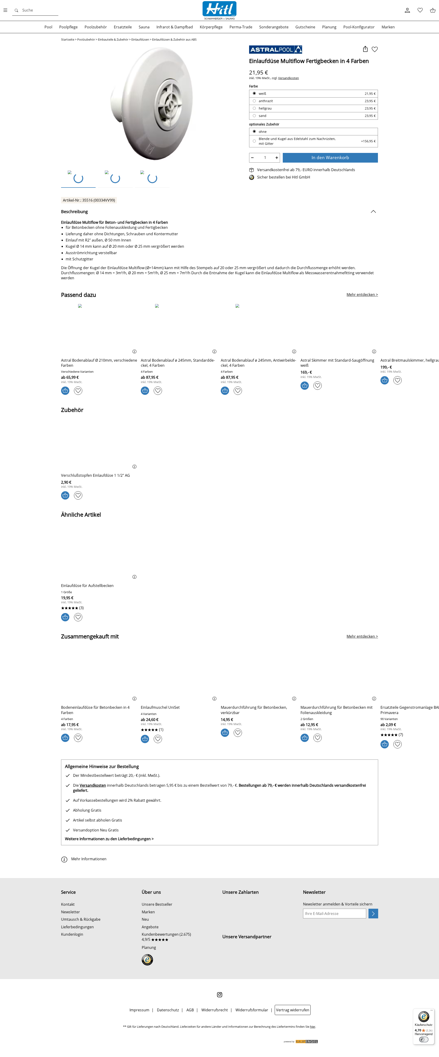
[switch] (423, 1039)
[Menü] (431, 1011)
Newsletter (70, 911)
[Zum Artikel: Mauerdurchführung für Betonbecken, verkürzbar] (259, 676)
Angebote (150, 926)
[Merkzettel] (420, 10)
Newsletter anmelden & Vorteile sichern (337, 904)
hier (312, 1027)
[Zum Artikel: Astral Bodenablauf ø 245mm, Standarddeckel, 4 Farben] (179, 329)
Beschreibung (74, 211)
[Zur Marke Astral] (275, 49)
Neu (145, 919)
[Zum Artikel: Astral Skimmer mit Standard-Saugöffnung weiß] (339, 329)
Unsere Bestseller (157, 904)
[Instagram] (219, 994)
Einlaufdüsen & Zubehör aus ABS (174, 40)
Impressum (139, 1009)
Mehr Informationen (88, 858)
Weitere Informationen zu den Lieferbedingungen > (109, 838)
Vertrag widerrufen (292, 1009)
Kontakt (68, 904)
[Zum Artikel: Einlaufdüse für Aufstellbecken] (100, 555)
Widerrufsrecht (214, 1009)
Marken (148, 911)
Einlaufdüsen (140, 40)
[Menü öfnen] (6, 10)
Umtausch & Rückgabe (80, 919)
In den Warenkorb (330, 157)
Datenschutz (168, 1009)
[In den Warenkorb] (65, 391)
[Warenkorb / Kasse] (432, 10)
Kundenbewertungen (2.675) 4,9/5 (166, 937)
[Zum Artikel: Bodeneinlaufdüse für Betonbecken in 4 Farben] (100, 676)
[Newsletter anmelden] (373, 913)
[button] (365, 49)
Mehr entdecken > (362, 294)
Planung (149, 947)
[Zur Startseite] (220, 10)
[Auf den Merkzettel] (374, 49)
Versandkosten (288, 78)
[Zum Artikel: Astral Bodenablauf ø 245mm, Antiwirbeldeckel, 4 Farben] (259, 329)
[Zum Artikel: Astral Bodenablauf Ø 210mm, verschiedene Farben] (100, 329)
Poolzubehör (86, 40)
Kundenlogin (72, 934)
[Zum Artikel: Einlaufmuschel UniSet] (179, 676)
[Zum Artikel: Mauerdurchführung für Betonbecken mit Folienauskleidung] (339, 676)
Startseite (67, 40)
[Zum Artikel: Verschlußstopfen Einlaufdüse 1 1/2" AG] (100, 444)
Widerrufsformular (252, 1009)
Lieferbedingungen (77, 926)
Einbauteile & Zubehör (113, 40)
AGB (190, 1009)
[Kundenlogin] (407, 10)
